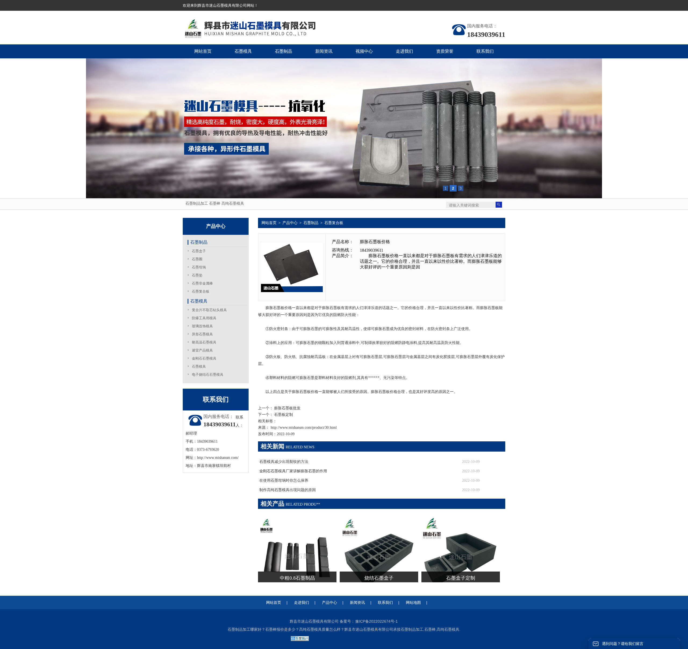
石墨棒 (214, 203)
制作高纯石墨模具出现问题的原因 (287, 490)
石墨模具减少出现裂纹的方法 (283, 462)
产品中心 (290, 223)
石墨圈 (197, 259)
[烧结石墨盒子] (379, 521)
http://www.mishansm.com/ (218, 458)
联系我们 (385, 603)
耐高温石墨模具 (204, 342)
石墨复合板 (200, 291)
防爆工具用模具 (204, 318)
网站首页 (269, 223)
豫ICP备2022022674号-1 (376, 621)
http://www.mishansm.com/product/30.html (304, 427)
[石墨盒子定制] (460, 521)
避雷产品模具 (202, 350)
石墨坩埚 (199, 267)
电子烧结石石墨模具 (207, 375)
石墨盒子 (199, 251)
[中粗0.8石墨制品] (297, 521)
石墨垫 (197, 275)
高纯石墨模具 (232, 203)
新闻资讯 (357, 603)
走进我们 (301, 603)
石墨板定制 (283, 415)
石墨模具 (198, 301)
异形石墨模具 (202, 334)
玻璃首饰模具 (202, 326)
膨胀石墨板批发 (286, 408)
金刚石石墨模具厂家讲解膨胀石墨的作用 (293, 471)
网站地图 (413, 603)
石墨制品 (198, 242)
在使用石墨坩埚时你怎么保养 (283, 480)
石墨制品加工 (196, 203)
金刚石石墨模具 (204, 358)
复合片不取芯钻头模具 (209, 310)
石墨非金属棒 (202, 283)
